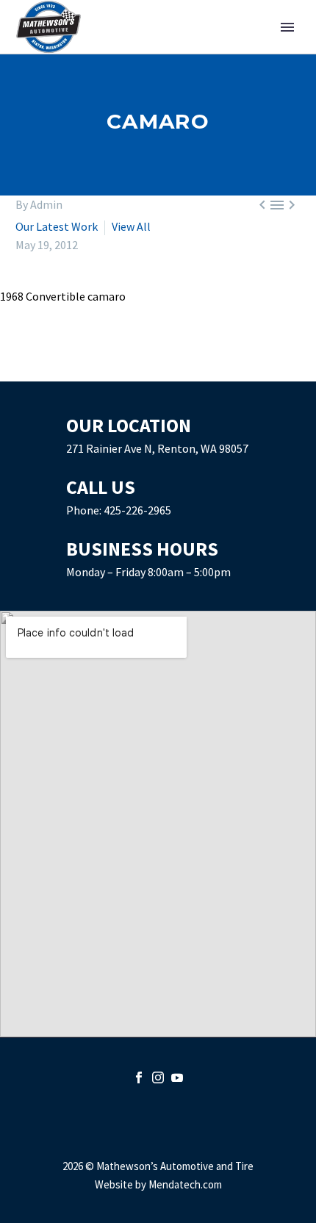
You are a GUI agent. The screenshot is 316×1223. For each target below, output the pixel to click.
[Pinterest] (67, 369)
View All (131, 226)
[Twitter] (46, 369)
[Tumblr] (89, 369)
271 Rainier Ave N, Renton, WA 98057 (157, 448)
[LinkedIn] (110, 369)
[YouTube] (177, 1077)
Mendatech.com (185, 1184)
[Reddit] (131, 369)
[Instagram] (158, 1077)
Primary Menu (287, 27)
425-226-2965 (137, 510)
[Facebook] (25, 369)
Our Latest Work (57, 226)
